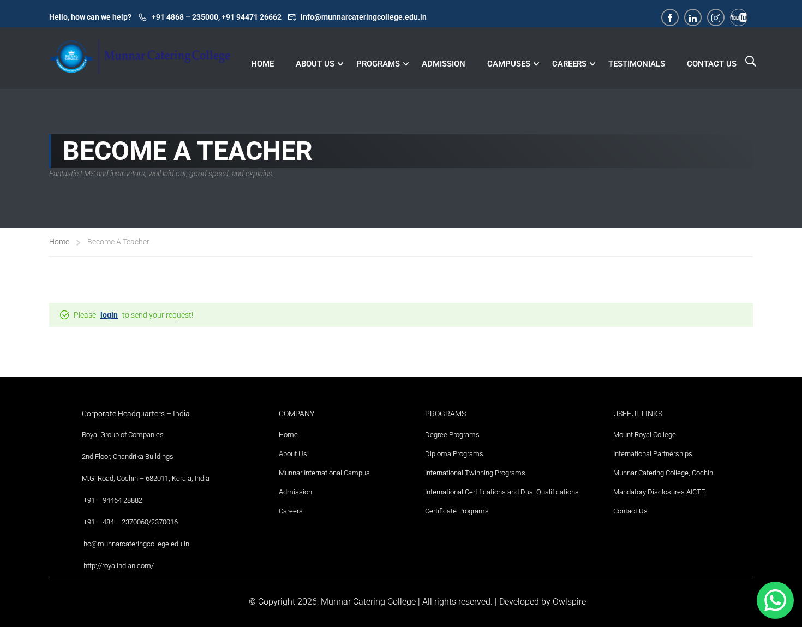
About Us (293, 454)
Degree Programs (452, 435)
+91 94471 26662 (252, 17)
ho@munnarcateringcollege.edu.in (136, 544)
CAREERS (569, 64)
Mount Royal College (644, 435)
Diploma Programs (454, 454)
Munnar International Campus (324, 473)
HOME (262, 64)
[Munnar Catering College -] (140, 65)
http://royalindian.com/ (118, 566)
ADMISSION (443, 64)
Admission (295, 492)
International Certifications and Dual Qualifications (502, 492)
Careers (291, 511)
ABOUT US (315, 64)
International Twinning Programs (475, 473)
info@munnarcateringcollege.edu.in (364, 17)
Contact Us (630, 511)
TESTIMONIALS (636, 64)
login (109, 314)
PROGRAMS (378, 64)
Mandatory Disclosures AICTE (659, 492)
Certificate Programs (457, 511)
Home (59, 241)
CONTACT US (712, 64)
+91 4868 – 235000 (185, 17)
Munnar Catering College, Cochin (663, 473)
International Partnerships (652, 454)
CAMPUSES (508, 64)
